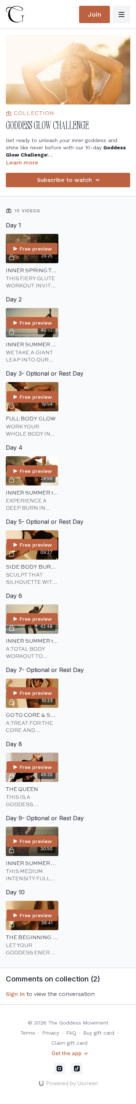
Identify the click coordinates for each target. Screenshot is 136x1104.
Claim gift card (69, 1043)
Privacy (50, 1033)
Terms (27, 1033)
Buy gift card (98, 1033)
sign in (15, 993)
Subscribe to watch (64, 179)
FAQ (71, 1033)
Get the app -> (69, 1053)
